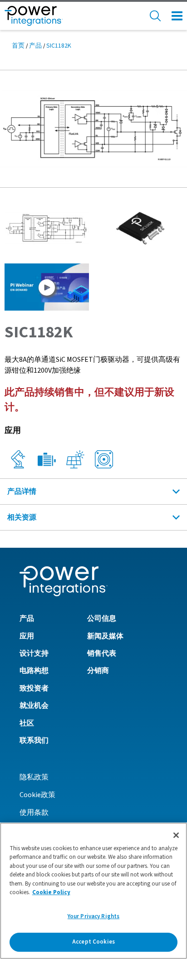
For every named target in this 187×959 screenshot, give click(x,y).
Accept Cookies (93, 942)
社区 (27, 723)
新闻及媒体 (105, 636)
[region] (93, 891)
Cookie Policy (51, 892)
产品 (35, 45)
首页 (18, 45)
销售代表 (101, 653)
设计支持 (34, 653)
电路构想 (34, 671)
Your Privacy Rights (93, 916)
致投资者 (34, 688)
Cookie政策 (37, 795)
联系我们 (34, 740)
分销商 (98, 671)
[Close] (176, 835)
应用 (27, 636)
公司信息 (101, 618)
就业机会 (34, 706)
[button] (93, 128)
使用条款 (34, 813)
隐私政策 (34, 777)
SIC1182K (58, 45)
